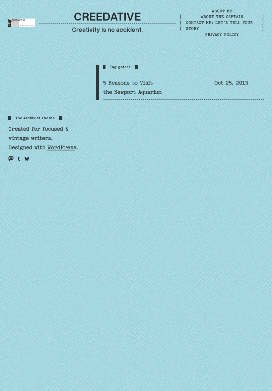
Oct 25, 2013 (231, 82)
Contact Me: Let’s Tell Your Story (219, 25)
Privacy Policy (222, 34)
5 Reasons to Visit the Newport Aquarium (132, 87)
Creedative (107, 15)
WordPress (61, 147)
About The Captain (222, 17)
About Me (222, 11)
